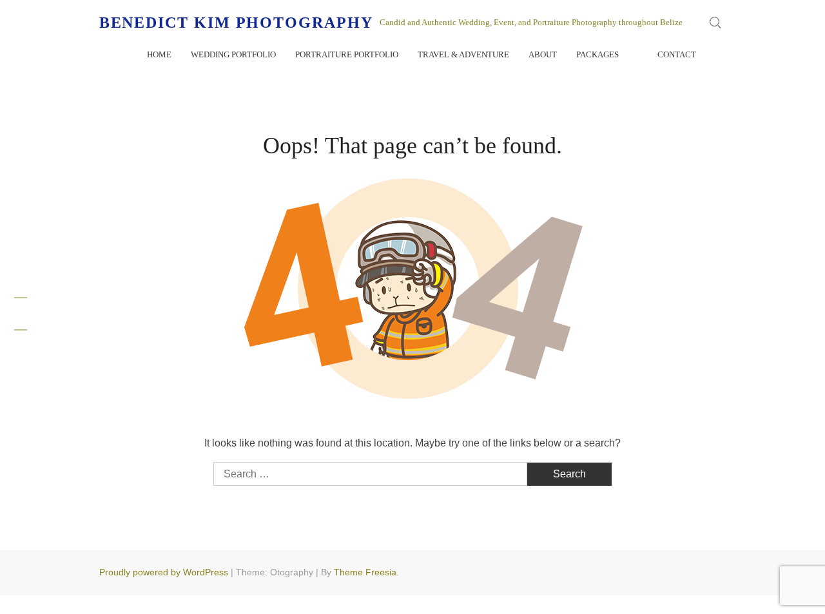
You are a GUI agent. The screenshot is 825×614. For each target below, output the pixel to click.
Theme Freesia (365, 572)
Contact (676, 54)
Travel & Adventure (463, 54)
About (543, 54)
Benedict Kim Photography (236, 22)
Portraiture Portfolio (346, 54)
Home (159, 54)
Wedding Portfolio (233, 54)
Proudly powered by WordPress (163, 572)
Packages (597, 54)
